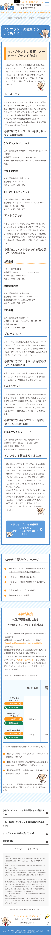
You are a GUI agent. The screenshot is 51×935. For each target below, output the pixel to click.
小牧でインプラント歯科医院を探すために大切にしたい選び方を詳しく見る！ (24, 529)
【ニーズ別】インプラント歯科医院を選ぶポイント (23, 824)
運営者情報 (8, 841)
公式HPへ (13, 703)
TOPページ (17, 849)
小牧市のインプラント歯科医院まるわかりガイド (28, 5)
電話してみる (13, 707)
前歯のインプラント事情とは (21, 595)
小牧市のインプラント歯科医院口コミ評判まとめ (23, 812)
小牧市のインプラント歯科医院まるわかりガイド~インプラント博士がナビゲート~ (27, 570)
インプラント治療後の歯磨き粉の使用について (27, 583)
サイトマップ (33, 849)
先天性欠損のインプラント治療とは (23, 590)
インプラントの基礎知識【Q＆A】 (23, 577)
